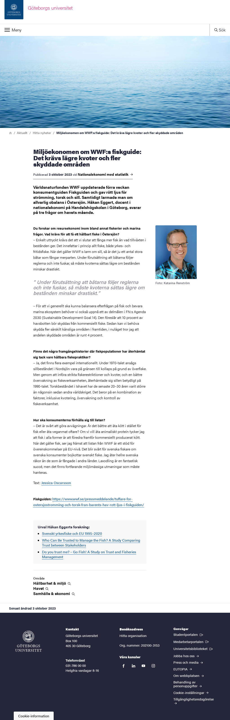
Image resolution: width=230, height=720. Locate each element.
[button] (105, 30)
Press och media (186, 662)
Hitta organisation (133, 635)
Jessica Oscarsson (56, 482)
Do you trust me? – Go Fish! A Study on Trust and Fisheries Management (89, 554)
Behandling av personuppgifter (185, 684)
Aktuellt (22, 132)
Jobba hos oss (184, 655)
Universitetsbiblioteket (193, 648)
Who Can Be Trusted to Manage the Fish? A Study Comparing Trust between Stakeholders (91, 543)
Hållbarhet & (50, 583)
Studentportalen (188, 634)
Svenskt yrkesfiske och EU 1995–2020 (72, 533)
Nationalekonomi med (103, 174)
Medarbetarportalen (191, 641)
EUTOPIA (180, 669)
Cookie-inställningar (189, 692)
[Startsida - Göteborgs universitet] (28, 641)
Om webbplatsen (186, 675)
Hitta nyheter (42, 132)
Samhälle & (52, 593)
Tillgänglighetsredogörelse (193, 699)
